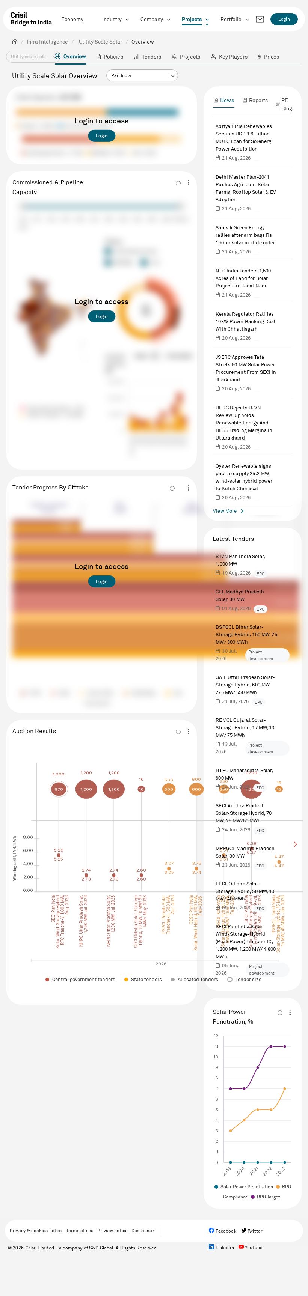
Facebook (225, 1231)
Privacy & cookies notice (36, 1230)
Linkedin (224, 1247)
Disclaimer (142, 1230)
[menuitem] (70, 57)
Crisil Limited (40, 1248)
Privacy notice (112, 1230)
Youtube (253, 1247)
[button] (172, 76)
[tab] (223, 100)
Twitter (254, 1231)
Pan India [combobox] (121, 75)
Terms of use (80, 1230)
